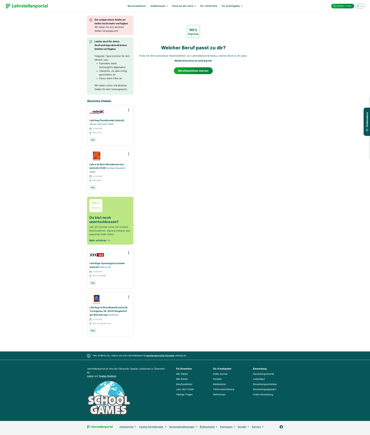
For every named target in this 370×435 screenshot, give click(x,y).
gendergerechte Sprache (160, 355)
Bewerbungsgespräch (264, 389)
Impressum (226, 426)
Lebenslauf (259, 379)
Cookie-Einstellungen (151, 426)
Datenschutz (127, 426)
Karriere (256, 426)
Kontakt (217, 379)
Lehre (90, 376)
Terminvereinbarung (223, 389)
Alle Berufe (182, 379)
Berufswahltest (137, 5)
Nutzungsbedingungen (181, 426)
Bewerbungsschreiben (265, 384)
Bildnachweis (207, 426)
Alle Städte (182, 373)
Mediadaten (219, 384)
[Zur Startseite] (27, 6)
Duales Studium (107, 376)
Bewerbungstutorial (263, 373)
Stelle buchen (220, 373)
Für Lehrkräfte (208, 5)
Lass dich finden (185, 389)
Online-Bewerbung (263, 394)
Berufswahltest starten (193, 70)
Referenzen (219, 394)
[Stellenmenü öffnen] (128, 109)
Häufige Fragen (184, 394)
